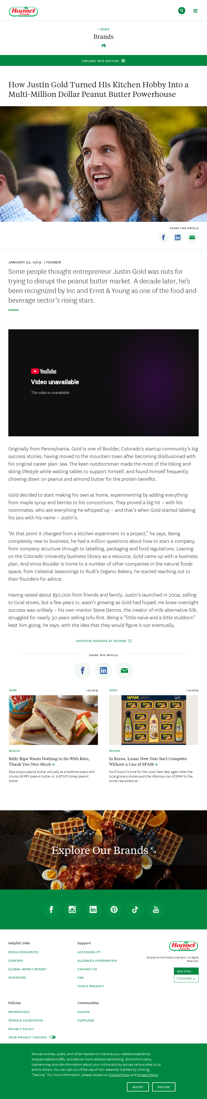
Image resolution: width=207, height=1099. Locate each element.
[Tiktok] (135, 909)
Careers (15, 960)
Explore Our (101, 849)
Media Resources (23, 951)
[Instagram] (72, 909)
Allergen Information (97, 960)
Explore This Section (100, 60)
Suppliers (85, 1020)
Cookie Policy (119, 1074)
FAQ (80, 977)
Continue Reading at (101, 640)
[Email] (192, 237)
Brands (14, 750)
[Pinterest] (114, 909)
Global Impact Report (27, 969)
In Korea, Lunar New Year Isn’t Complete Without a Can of (148, 761)
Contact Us (87, 969)
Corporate (184, 977)
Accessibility (89, 951)
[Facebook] (163, 237)
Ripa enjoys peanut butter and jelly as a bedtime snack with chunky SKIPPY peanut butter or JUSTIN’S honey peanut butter (52, 776)
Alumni (83, 1011)
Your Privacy (28, 1037)
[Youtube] (156, 909)
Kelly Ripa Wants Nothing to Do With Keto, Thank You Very (49, 761)
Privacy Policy (21, 1028)
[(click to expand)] (195, 11)
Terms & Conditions (25, 1020)
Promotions (19, 1011)
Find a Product (90, 985)
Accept (138, 1086)
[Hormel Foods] (23, 11)
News (13, 690)
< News (103, 29)
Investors (17, 977)
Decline (164, 1086)
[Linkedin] (177, 237)
